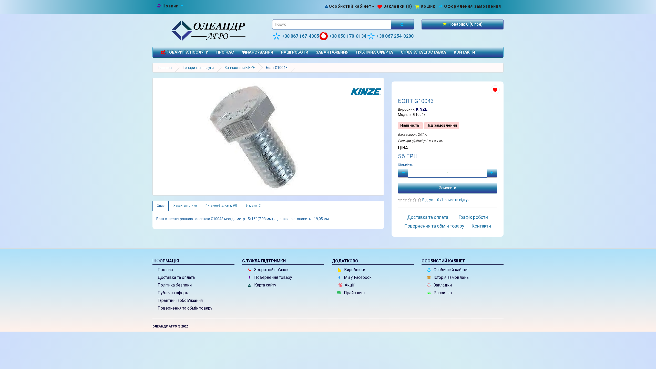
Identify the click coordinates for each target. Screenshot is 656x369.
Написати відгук (455, 200)
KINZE (421, 109)
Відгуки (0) (253, 205)
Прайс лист (354, 292)
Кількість (405, 165)
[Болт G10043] (268, 137)
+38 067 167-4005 (300, 36)
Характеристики (185, 205)
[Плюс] (492, 173)
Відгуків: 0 (431, 200)
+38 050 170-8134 (347, 36)
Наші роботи (294, 52)
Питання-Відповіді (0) (221, 205)
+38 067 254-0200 (395, 36)
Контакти (464, 52)
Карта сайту (264, 285)
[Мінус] (403, 173)
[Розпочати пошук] (402, 24)
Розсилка (442, 292)
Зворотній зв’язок (271, 269)
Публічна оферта (374, 52)
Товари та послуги (187, 52)
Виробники (354, 269)
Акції (349, 285)
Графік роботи (473, 217)
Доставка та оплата (427, 217)
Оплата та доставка (423, 52)
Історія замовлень (451, 277)
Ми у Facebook (357, 277)
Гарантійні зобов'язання (180, 300)
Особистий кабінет (451, 269)
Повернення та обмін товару (434, 226)
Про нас (225, 52)
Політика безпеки (175, 285)
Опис (161, 206)
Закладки (442, 285)
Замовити (447, 188)
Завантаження (332, 52)
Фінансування (257, 52)
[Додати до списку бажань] (495, 89)
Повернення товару (272, 277)
